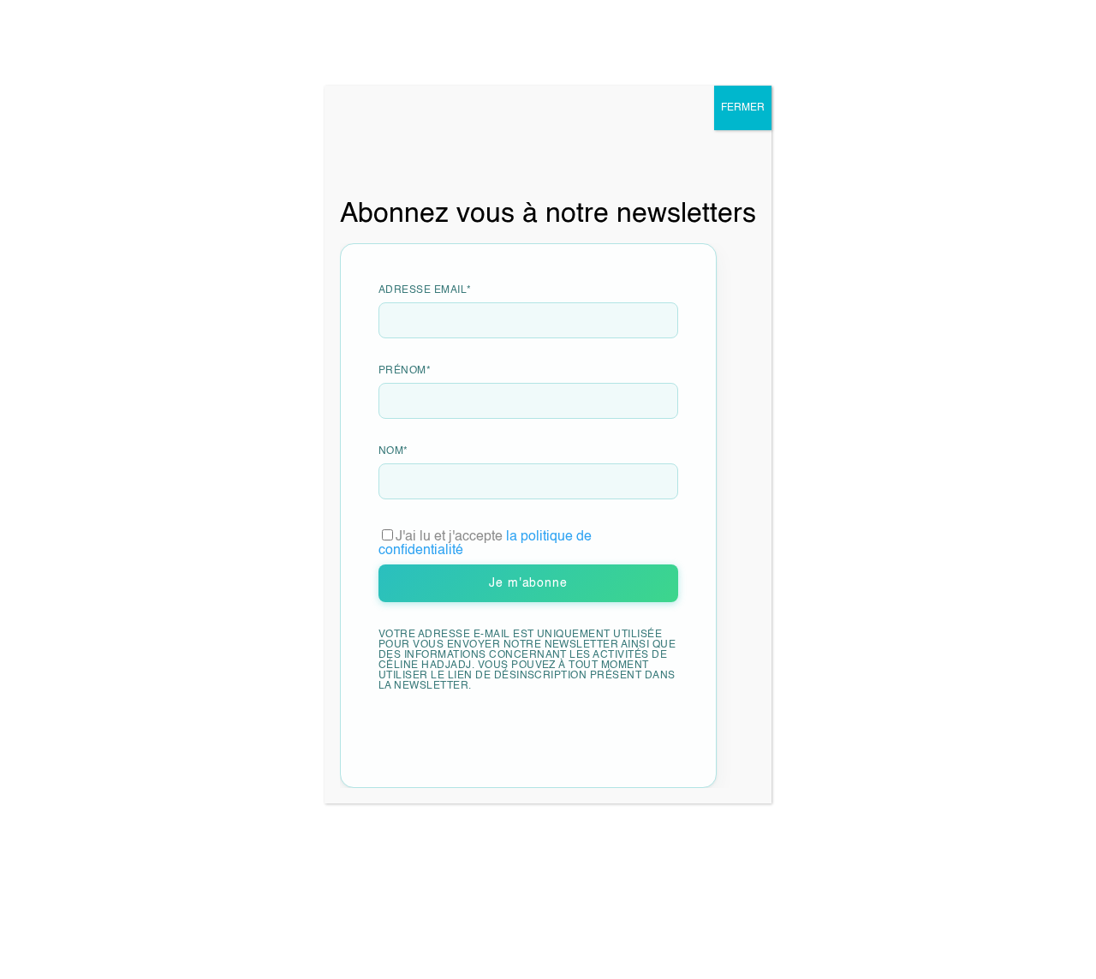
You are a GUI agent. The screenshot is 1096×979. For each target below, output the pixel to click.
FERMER (743, 108)
